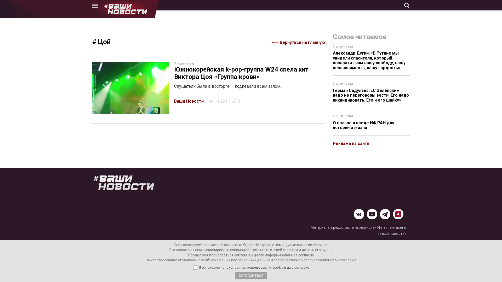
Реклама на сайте (351, 143)
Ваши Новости (189, 101)
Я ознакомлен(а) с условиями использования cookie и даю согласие (254, 267)
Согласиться (251, 276)
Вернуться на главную (302, 42)
